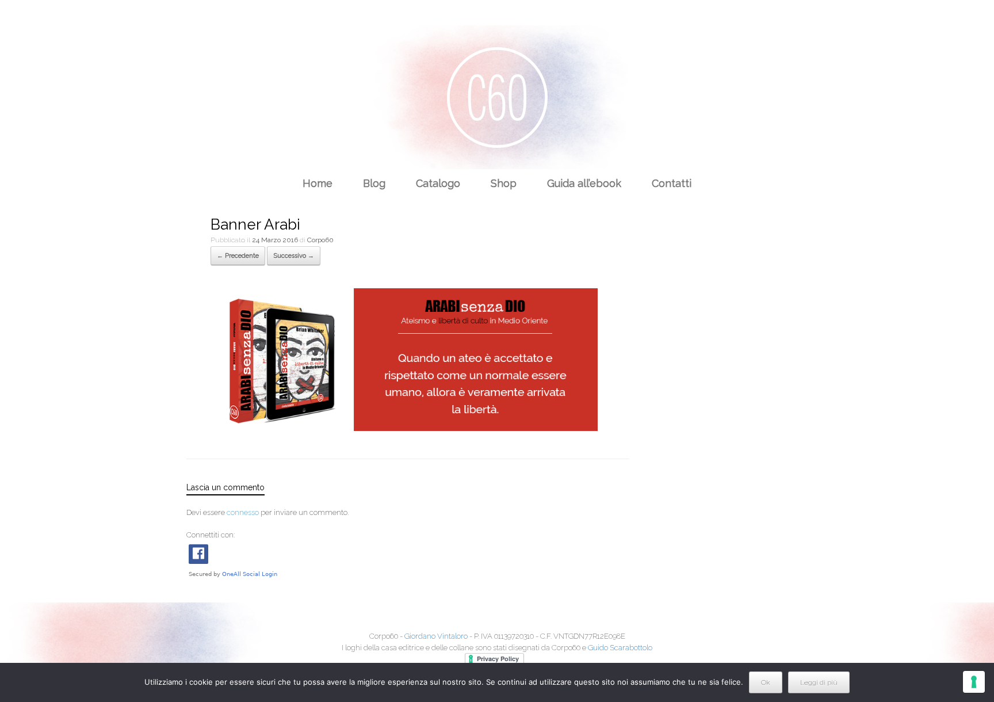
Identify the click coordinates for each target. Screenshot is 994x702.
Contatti (671, 183)
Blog (374, 183)
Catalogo (438, 183)
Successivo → (293, 256)
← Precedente (238, 256)
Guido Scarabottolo (620, 647)
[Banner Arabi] (404, 427)
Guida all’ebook (584, 183)
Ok (765, 682)
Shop (504, 183)
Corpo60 (320, 240)
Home (317, 183)
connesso (243, 512)
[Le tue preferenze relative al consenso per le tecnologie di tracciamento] (974, 682)
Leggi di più (819, 682)
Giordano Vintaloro (436, 636)
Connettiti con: (210, 535)
